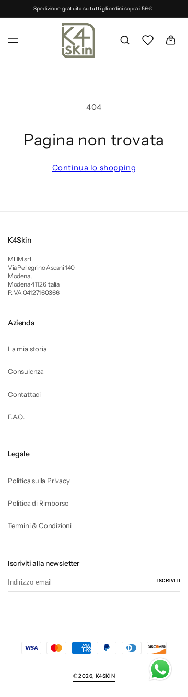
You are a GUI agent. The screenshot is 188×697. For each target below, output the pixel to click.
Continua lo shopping (94, 168)
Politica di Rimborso (38, 503)
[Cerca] (124, 40)
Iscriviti (168, 581)
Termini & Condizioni (40, 525)
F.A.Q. (16, 417)
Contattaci (24, 394)
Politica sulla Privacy (39, 480)
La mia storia (27, 349)
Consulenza (26, 371)
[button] (13, 40)
